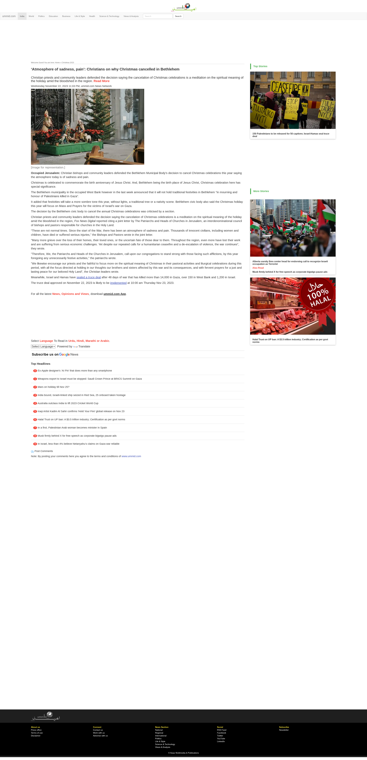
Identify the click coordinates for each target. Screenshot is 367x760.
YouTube (221, 738)
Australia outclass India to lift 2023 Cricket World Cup (68, 403)
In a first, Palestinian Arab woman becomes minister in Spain (72, 427)
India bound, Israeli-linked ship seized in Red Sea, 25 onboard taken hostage (82, 395)
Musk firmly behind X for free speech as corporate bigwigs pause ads (77, 435)
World (31, 16)
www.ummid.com (131, 456)
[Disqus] (137, 499)
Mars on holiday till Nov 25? (53, 387)
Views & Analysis (131, 16)
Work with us (99, 733)
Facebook (221, 733)
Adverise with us (100, 736)
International (160, 736)
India (22, 16)
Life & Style (80, 16)
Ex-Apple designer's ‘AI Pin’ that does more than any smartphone (75, 370)
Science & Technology (109, 16)
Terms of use (37, 733)
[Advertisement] (183, 41)
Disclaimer (35, 736)
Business (66, 16)
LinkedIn (221, 741)
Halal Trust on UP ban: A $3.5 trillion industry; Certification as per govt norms (81, 419)
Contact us (98, 730)
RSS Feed (221, 730)
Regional (159, 733)
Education (53, 16)
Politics (41, 16)
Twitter (220, 736)
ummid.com (9, 16)
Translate (84, 346)
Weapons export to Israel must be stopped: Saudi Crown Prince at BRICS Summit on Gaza (90, 378)
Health (92, 16)
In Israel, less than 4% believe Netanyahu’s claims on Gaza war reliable (78, 443)
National (159, 730)
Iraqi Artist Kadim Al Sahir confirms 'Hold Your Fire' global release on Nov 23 (81, 411)
